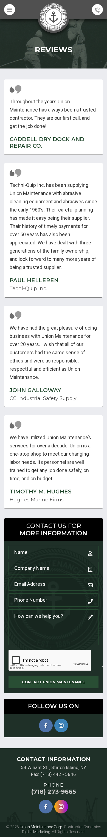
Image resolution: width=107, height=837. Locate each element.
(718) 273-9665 (53, 792)
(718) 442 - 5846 (58, 774)
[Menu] (9, 9)
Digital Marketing (36, 832)
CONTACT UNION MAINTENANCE (53, 682)
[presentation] (50, 660)
